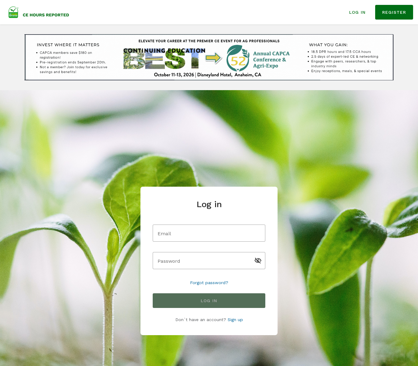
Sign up (235, 319)
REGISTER (394, 12)
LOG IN (357, 12)
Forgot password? (209, 282)
